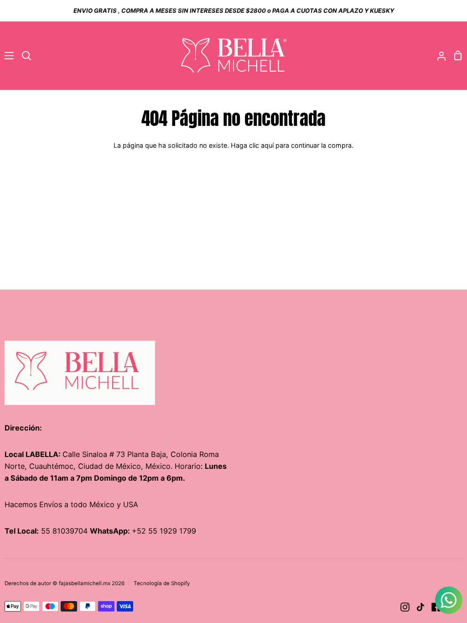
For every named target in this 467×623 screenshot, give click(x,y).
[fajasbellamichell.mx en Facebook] (436, 607)
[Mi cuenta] (438, 55)
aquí (267, 145)
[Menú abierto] (7, 56)
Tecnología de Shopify (162, 583)
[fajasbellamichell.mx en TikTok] (420, 607)
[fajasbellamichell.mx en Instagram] (405, 607)
